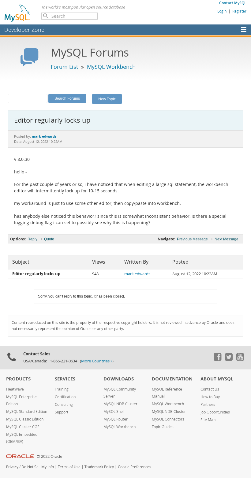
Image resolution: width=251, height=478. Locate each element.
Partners (207, 404)
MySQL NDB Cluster (120, 404)
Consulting (64, 404)
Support (61, 412)
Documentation (172, 379)
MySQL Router (115, 419)
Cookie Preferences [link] (134, 467)
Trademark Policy (99, 467)
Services (65, 379)
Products (18, 379)
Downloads (118, 379)
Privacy (12, 467)
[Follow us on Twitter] (229, 359)
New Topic (107, 98)
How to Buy (210, 397)
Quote (49, 239)
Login (222, 11)
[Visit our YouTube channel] (240, 359)
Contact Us (209, 389)
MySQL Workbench (111, 66)
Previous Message (192, 239)
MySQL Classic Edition (24, 419)
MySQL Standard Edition (26, 411)
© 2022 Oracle (49, 456)
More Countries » (96, 361)
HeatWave (15, 389)
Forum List (64, 66)
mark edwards (137, 273)
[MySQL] (17, 13)
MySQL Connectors (168, 419)
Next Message (226, 239)
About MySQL (216, 379)
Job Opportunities (215, 412)
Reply (32, 239)
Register (239, 11)
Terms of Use (69, 467)
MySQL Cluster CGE (22, 426)
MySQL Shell (114, 411)
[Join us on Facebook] (217, 359)
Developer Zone (24, 29)
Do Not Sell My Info (37, 467)
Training (62, 389)
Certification (65, 397)
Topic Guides (163, 426)
